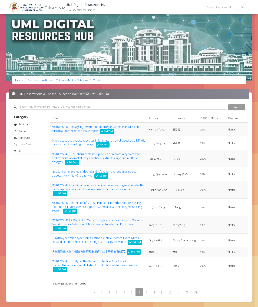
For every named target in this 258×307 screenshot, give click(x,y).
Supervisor (22, 138)
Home (19, 80)
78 (186, 292)
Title (19, 151)
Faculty (32, 80)
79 (196, 292)
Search (237, 107)
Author (20, 131)
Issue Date (23, 144)
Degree (233, 118)
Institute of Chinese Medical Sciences (64, 80)
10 (169, 292)
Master (97, 80)
